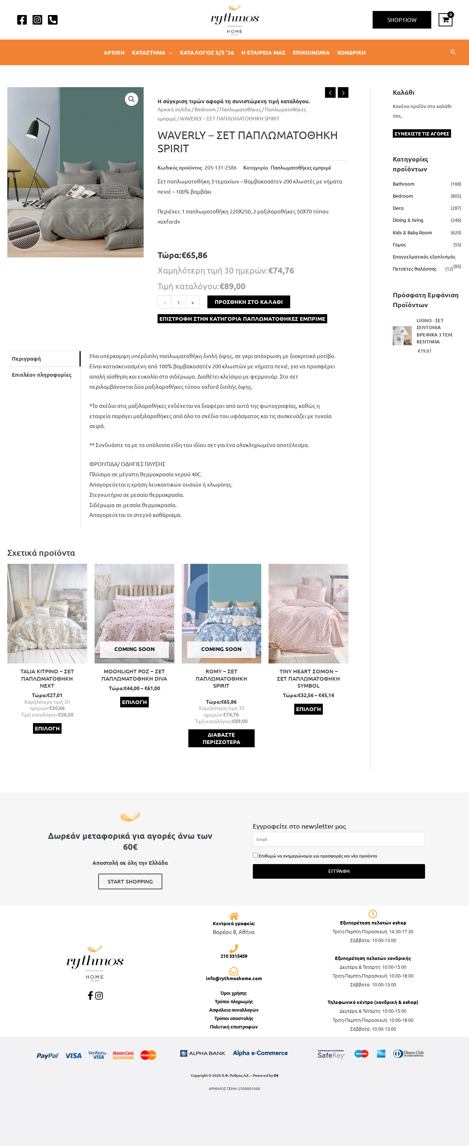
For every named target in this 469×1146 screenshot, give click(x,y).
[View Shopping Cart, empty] (446, 19)
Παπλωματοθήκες (240, 109)
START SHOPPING (130, 881)
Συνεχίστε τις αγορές (422, 133)
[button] (402, 20)
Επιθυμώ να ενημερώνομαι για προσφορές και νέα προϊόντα (318, 856)
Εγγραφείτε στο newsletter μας (299, 826)
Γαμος (399, 244)
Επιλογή (47, 728)
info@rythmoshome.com (234, 978)
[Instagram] (37, 19)
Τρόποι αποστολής (234, 1018)
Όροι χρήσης (234, 993)
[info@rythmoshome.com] (233, 971)
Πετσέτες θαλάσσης (414, 268)
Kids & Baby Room (412, 232)
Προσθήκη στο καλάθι (249, 301)
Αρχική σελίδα (174, 109)
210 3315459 (234, 956)
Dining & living (408, 220)
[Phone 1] (52, 19)
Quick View (47, 657)
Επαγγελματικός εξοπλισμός (424, 256)
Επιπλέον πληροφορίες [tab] (42, 374)
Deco (398, 208)
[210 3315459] (233, 948)
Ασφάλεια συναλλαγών (234, 1010)
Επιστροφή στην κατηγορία (242, 318)
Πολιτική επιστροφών (234, 1027)
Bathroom (403, 184)
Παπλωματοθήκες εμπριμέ (301, 167)
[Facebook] (21, 19)
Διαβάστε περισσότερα (221, 738)
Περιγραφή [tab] (26, 358)
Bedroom (205, 109)
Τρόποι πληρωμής (234, 1001)
